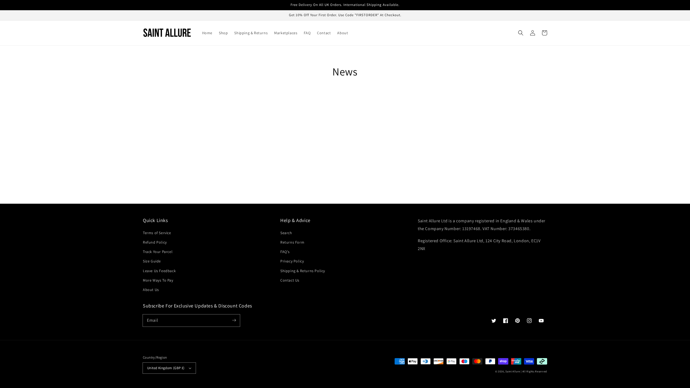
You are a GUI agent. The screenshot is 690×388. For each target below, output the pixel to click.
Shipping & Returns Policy (302, 270)
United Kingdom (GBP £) (166, 368)
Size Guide (152, 261)
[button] (521, 33)
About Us (151, 289)
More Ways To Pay (158, 280)
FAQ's (285, 251)
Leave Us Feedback (159, 270)
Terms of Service (157, 232)
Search (286, 232)
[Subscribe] (234, 320)
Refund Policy (155, 242)
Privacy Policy (292, 261)
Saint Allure (512, 371)
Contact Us (289, 280)
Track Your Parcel (157, 251)
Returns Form (292, 242)
